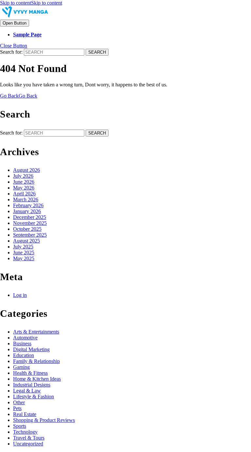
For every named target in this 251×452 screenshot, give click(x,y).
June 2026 (23, 182)
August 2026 (26, 170)
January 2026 (27, 211)
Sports (19, 426)
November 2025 (30, 223)
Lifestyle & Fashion (33, 396)
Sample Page (27, 34)
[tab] (14, 23)
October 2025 (27, 229)
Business (22, 343)
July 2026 (23, 176)
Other (19, 402)
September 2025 (30, 235)
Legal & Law (27, 390)
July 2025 (23, 246)
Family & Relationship (36, 361)
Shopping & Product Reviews (44, 420)
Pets (17, 408)
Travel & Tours (28, 438)
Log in (20, 295)
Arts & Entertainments (36, 331)
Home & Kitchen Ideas (37, 379)
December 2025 (29, 217)
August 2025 (26, 241)
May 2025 (23, 258)
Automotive (25, 337)
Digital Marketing (31, 349)
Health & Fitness (30, 373)
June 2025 (23, 252)
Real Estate (24, 414)
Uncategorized (28, 443)
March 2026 (25, 199)
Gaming (21, 367)
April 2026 (24, 193)
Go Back (18, 96)
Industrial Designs (31, 385)
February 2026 (28, 205)
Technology (25, 432)
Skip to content (31, 3)
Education (23, 355)
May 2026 (23, 187)
